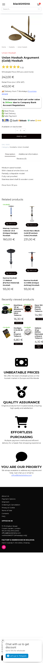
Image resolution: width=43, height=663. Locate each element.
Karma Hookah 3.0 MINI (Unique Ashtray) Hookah (31, 282)
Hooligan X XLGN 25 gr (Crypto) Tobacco (18, 332)
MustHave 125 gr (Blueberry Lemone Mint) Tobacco (18, 310)
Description (10, 154)
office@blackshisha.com (21, 475)
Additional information (28, 154)
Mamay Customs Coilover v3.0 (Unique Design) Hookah (10, 232)
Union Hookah (22, 47)
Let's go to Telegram (18, 656)
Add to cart (21, 136)
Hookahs (12, 47)
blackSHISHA (21, 3)
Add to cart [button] (12, 223)
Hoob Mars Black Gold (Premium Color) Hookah (32, 233)
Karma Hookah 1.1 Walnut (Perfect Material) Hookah (11, 281)
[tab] (10, 154)
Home (4, 47)
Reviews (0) (21, 159)
